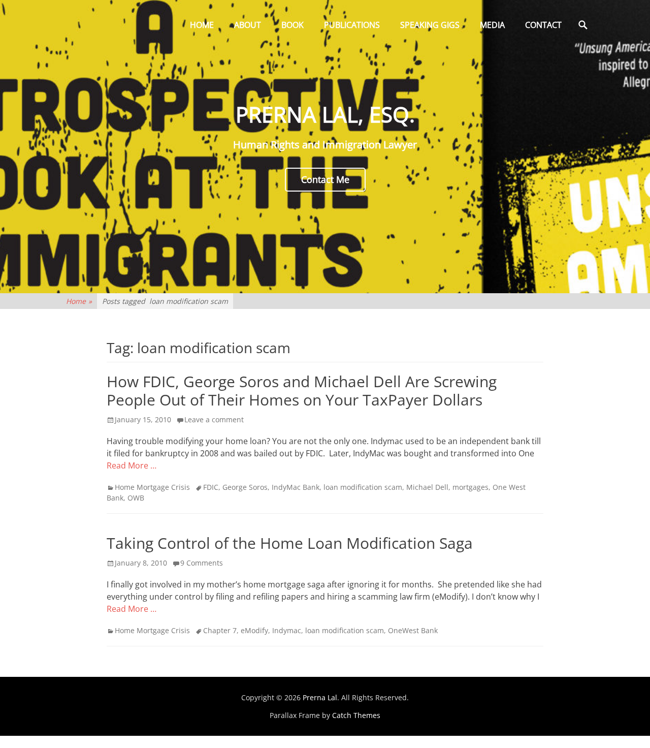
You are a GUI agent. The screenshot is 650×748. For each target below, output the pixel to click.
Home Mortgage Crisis (152, 487)
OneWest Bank (413, 630)
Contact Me (325, 179)
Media (492, 24)
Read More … (131, 465)
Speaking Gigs (430, 24)
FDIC (210, 487)
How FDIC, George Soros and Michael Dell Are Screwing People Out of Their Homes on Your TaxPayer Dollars (302, 390)
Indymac (286, 630)
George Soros (245, 487)
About (247, 24)
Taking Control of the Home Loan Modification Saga (290, 543)
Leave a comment (214, 419)
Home (202, 24)
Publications (352, 24)
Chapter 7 (220, 630)
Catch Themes (356, 715)
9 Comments (201, 563)
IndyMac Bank (295, 487)
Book (292, 24)
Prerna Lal (320, 697)
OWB (135, 498)
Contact (543, 24)
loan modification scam (362, 487)
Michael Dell (427, 487)
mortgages (470, 487)
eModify (254, 630)
